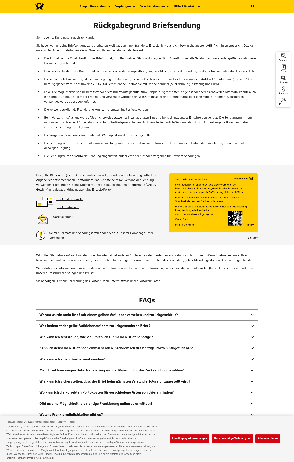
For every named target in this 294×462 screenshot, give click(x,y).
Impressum (48, 457)
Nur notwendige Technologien (232, 438)
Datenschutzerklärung (28, 457)
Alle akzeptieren (268, 438)
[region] (147, 439)
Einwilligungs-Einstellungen (189, 438)
